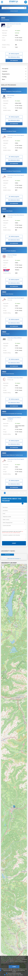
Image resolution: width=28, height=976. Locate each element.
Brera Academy (10, 95)
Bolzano (8, 25)
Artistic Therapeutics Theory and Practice (11, 91)
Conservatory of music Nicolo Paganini (15, 135)
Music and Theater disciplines (9, 250)
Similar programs (15, 53)
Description (5, 68)
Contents (4, 71)
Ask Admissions (14, 123)
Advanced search (14, 11)
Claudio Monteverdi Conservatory (13, 23)
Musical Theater (5, 333)
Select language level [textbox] (7, 522)
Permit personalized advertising (14, 973)
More (3, 79)
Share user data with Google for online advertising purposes (14, 971)
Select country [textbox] (6, 519)
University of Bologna (12, 255)
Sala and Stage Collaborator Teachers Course (12, 455)
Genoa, (8, 137)
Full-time (17, 33)
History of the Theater (7, 211)
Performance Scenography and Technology (12, 413)
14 (20, 492)
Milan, (8, 97)
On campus (17, 30)
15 (22, 492)
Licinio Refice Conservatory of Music (15, 377)
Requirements (6, 74)
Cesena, (9, 217)
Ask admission (14, 60)
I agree (14, 966)
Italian (16, 35)
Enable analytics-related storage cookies (14, 974)
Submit (14, 543)
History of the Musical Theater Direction (11, 171)
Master (3, 17)
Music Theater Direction (7, 294)
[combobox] (14, 519)
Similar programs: (8, 85)
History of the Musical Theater (9, 131)
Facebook (8, 554)
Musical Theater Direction (8, 373)
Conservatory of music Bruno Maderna (15, 215)
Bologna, (9, 256)
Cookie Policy (11, 962)
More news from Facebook (13, 558)
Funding (4, 76)
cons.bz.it (8, 27)
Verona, (9, 339)
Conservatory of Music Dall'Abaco (14, 337)
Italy (11, 25)
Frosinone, (9, 379)
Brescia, (9, 420)
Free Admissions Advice (14, 57)
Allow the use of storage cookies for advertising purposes (14, 968)
